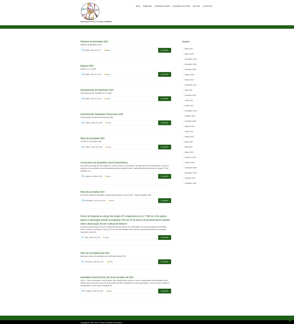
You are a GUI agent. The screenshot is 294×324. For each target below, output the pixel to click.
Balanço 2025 (86, 65)
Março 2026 (189, 54)
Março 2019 (189, 152)
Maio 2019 (189, 142)
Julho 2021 (189, 100)
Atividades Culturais (181, 6)
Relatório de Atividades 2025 (94, 41)
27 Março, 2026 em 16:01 (92, 147)
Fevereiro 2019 (190, 157)
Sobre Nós (147, 6)
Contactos (207, 6)
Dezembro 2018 (191, 168)
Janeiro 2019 (190, 162)
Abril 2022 (188, 90)
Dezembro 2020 (191, 111)
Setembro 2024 (190, 69)
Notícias (196, 6)
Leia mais (164, 50)
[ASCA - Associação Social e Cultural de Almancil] (100, 11)
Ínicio (138, 6)
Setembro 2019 (190, 121)
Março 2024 (189, 80)
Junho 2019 (189, 137)
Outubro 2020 (190, 116)
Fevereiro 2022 (190, 95)
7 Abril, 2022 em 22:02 (91, 237)
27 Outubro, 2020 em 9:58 (93, 291)
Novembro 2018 (191, 173)
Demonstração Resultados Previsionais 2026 (101, 114)
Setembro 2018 (190, 183)
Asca (108, 50)
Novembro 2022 (191, 85)
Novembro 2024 (191, 64)
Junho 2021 (189, 106)
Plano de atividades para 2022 (94, 253)
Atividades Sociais (162, 6)
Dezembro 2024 (191, 59)
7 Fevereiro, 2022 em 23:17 (93, 262)
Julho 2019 (189, 131)
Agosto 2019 (189, 126)
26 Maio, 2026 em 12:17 (92, 50)
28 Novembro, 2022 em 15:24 (94, 200)
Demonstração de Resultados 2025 (96, 90)
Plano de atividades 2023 (92, 192)
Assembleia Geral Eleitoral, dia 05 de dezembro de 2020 (106, 277)
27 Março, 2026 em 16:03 (92, 123)
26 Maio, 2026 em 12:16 (92, 74)
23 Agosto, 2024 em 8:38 (92, 176)
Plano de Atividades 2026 (92, 138)
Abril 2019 (188, 147)
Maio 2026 (189, 49)
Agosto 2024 (189, 75)
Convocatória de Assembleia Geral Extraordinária (104, 162)
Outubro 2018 (190, 178)
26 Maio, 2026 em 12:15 (92, 99)
